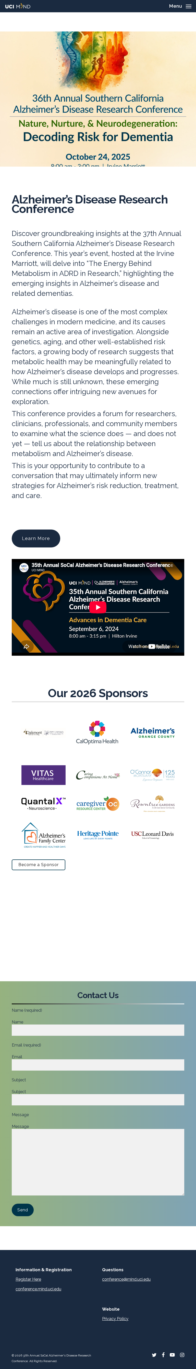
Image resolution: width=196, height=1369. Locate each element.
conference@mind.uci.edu (126, 1279)
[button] (180, 5)
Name (17, 1022)
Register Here (28, 1279)
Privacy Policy (115, 1318)
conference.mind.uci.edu (38, 1289)
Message (20, 1126)
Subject (19, 1091)
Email (17, 1056)
